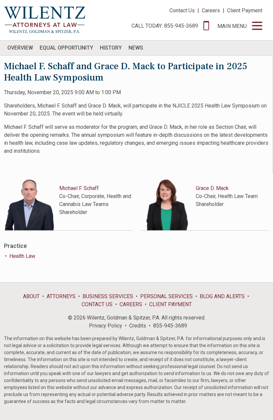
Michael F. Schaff (79, 188)
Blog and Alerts (222, 296)
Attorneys (61, 296)
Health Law (22, 256)
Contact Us (182, 10)
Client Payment (244, 10)
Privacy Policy (105, 325)
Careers (211, 10)
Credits (137, 325)
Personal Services (166, 296)
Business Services (108, 296)
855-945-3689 (170, 325)
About (31, 296)
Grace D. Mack (212, 188)
